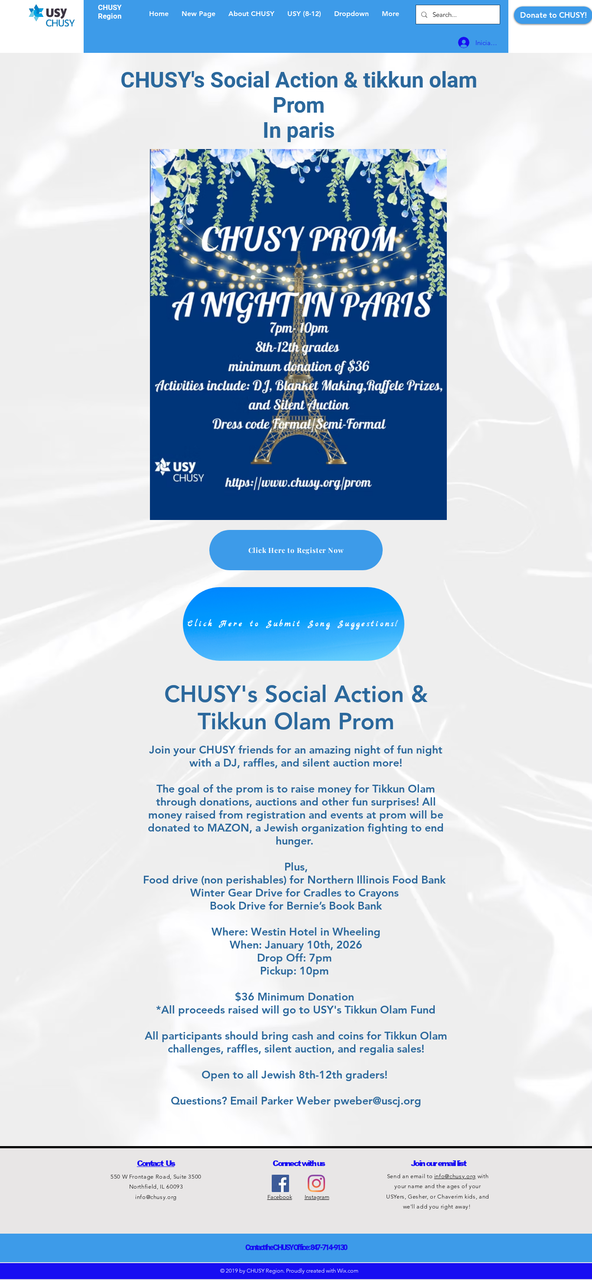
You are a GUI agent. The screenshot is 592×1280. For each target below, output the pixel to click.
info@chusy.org (156, 1197)
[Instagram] (316, 1183)
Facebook (279, 1197)
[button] (351, 13)
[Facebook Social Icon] (280, 1183)
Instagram (317, 1197)
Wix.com (347, 1270)
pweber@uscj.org (377, 1100)
